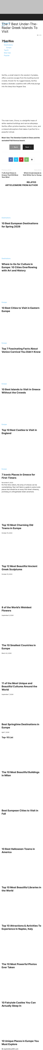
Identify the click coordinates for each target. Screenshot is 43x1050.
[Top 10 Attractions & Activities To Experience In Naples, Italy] (21, 907)
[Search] (4, 25)
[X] (16, 159)
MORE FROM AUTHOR (27, 185)
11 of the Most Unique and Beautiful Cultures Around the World (19, 686)
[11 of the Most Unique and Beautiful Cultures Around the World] (21, 666)
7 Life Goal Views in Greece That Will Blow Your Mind (10, 175)
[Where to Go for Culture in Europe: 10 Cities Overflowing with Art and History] (21, 243)
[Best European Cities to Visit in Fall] (21, 792)
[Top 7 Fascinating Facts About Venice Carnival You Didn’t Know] (21, 328)
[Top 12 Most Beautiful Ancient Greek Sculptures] (21, 548)
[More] (32, 159)
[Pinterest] (21, 159)
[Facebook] (11, 159)
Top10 (6, 50)
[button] (2, 25)
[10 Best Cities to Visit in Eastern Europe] (21, 287)
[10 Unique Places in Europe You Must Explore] (21, 1022)
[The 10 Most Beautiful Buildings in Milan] (21, 754)
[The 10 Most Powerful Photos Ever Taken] (21, 946)
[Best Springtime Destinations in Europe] (21, 707)
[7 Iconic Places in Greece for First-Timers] (21, 453)
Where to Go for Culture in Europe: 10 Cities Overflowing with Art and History (19, 267)
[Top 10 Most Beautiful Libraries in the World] (21, 869)
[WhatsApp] (26, 159)
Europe (4, 302)
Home (6, 42)
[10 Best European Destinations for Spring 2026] (21, 203)
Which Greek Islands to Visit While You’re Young (32, 174)
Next (27, 147)
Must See (7, 53)
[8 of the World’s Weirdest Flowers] (21, 589)
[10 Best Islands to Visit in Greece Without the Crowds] (21, 369)
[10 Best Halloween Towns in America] (21, 830)
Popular (6, 55)
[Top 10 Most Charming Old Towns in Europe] (21, 506)
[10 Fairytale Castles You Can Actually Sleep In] (21, 984)
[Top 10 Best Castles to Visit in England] (21, 409)
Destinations (6, 218)
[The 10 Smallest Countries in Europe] (21, 628)
